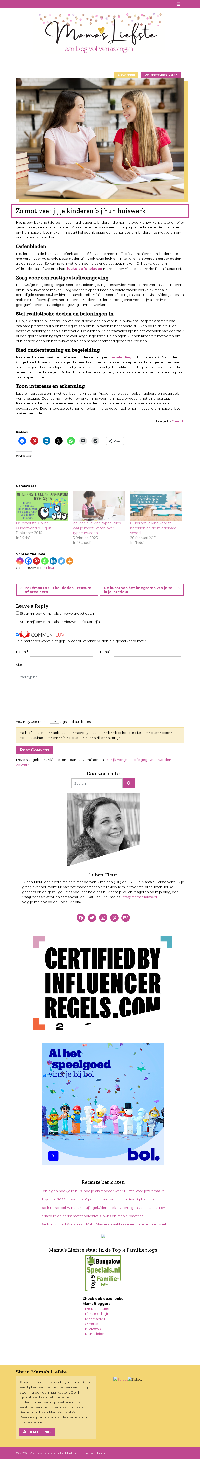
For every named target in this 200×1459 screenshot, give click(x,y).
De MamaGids (97, 1309)
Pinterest (25, 4)
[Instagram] (20, 561)
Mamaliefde (94, 1334)
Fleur (50, 568)
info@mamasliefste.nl (139, 897)
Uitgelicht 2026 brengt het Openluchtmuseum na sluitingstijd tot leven (99, 1199)
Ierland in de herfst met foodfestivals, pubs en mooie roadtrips (91, 1216)
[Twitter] (61, 561)
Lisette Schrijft (96, 1314)
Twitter (39, 4)
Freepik (178, 421)
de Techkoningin (97, 1453)
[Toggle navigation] (178, 4)
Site (19, 665)
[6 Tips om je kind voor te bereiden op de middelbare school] (156, 505)
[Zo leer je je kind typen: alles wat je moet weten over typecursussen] (99, 505)
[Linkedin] (53, 561)
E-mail (106, 652)
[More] (69, 561)
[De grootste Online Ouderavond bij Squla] (42, 505)
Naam (22, 652)
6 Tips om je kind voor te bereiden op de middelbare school (153, 528)
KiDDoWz (93, 1328)
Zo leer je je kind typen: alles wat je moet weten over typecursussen (97, 528)
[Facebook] (28, 561)
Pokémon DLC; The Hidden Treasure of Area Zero (58, 590)
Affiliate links (37, 1431)
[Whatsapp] (45, 561)
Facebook (19, 4)
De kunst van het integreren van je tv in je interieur (138, 590)
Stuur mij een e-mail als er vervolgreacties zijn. (58, 613)
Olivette (91, 1324)
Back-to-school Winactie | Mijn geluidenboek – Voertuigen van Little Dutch (102, 1208)
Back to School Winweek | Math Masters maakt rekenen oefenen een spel (103, 1224)
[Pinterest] (36, 561)
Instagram (32, 4)
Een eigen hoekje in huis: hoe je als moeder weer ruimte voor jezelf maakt (102, 1191)
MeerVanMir (95, 1319)
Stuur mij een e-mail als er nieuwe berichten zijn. (60, 622)
